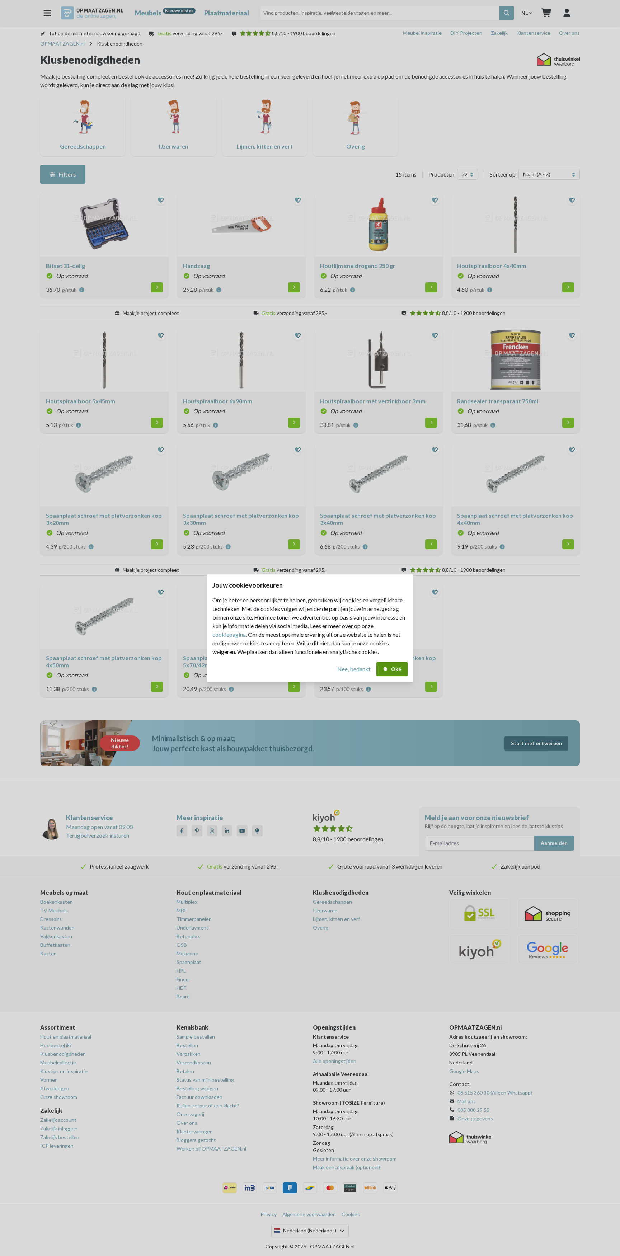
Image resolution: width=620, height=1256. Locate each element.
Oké (396, 669)
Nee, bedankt (354, 668)
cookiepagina (229, 634)
